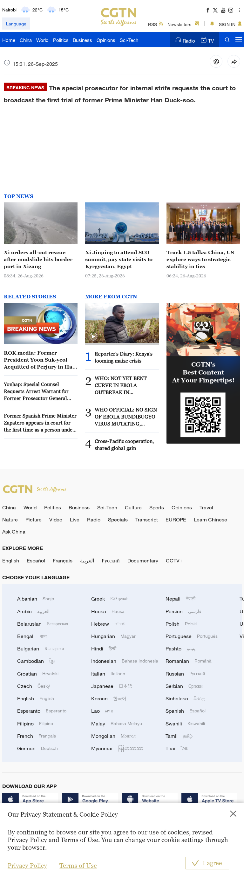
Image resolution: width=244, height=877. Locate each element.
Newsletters (179, 24)
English (10, 560)
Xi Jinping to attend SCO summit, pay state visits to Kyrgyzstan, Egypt (118, 259)
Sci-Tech (129, 40)
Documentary (142, 560)
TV (211, 41)
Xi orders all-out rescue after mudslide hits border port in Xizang (38, 259)
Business (82, 40)
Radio (189, 41)
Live (74, 519)
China (26, 40)
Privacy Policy (27, 865)
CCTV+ (174, 560)
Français (62, 560)
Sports (156, 507)
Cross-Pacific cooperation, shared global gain (124, 444)
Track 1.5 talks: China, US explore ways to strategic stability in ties (200, 259)
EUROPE (176, 519)
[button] (93, 336)
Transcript (146, 519)
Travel (206, 507)
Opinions (106, 40)
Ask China (13, 531)
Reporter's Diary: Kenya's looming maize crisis (123, 357)
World (42, 40)
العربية (87, 560)
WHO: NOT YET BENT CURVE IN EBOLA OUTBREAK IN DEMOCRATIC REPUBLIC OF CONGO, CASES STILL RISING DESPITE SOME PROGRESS (125, 385)
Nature (10, 519)
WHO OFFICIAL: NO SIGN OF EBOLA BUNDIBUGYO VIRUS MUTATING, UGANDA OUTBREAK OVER (126, 417)
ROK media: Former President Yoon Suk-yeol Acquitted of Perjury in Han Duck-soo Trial (40, 360)
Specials (118, 519)
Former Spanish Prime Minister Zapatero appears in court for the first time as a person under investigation (40, 423)
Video (55, 519)
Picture (33, 519)
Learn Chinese (210, 519)
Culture (133, 507)
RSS (152, 24)
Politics (61, 40)
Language (16, 23)
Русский (111, 560)
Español (36, 560)
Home (8, 40)
